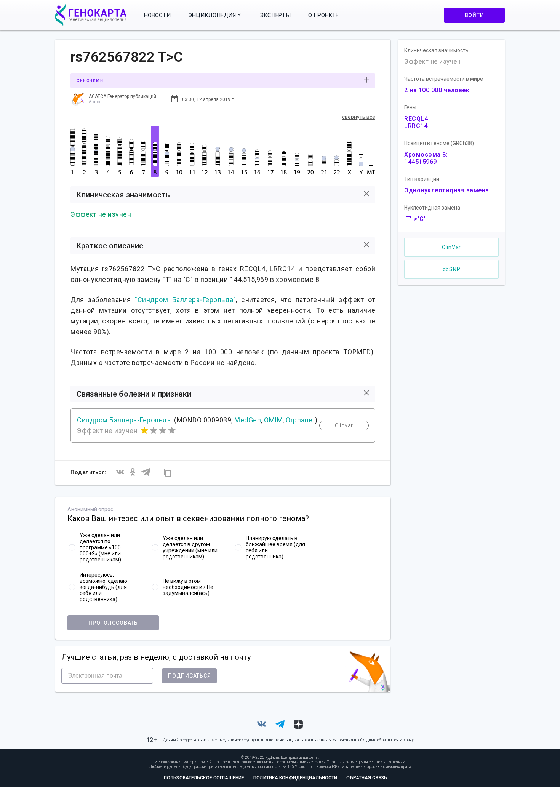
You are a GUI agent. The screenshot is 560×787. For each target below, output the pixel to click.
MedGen (247, 420)
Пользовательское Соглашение (204, 778)
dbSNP (452, 269)
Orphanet (300, 420)
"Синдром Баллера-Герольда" (185, 300)
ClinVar (451, 247)
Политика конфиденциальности (295, 778)
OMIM (273, 420)
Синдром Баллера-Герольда (124, 420)
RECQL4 (416, 118)
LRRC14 (415, 126)
